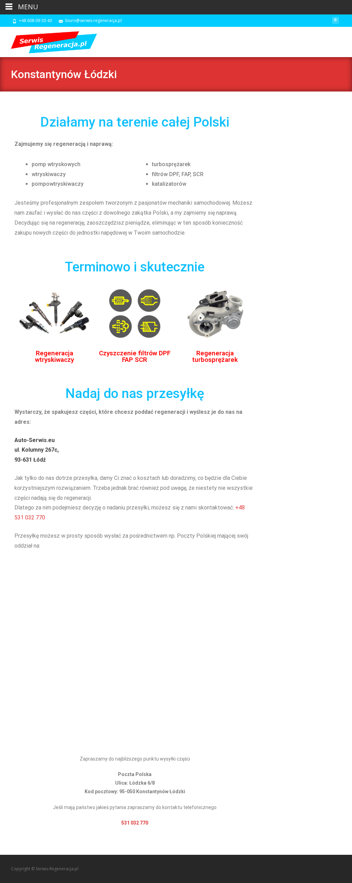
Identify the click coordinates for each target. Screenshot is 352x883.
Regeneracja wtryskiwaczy (54, 356)
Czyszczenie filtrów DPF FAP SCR (134, 356)
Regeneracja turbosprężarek (215, 356)
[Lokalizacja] (335, 23)
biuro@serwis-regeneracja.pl (93, 20)
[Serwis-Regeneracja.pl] (48, 40)
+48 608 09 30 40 (35, 20)
